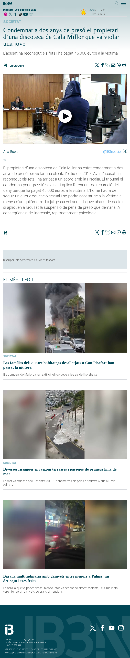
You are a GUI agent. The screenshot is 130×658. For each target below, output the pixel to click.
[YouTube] (25, 14)
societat (12, 21)
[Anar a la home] (5, 14)
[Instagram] (20, 14)
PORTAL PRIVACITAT (49, 653)
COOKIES (8, 653)
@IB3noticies (112, 152)
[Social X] (10, 14)
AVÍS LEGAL (36, 653)
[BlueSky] (31, 14)
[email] (113, 65)
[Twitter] (97, 65)
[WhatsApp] (118, 65)
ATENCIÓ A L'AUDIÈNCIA (22, 653)
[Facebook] (15, 14)
